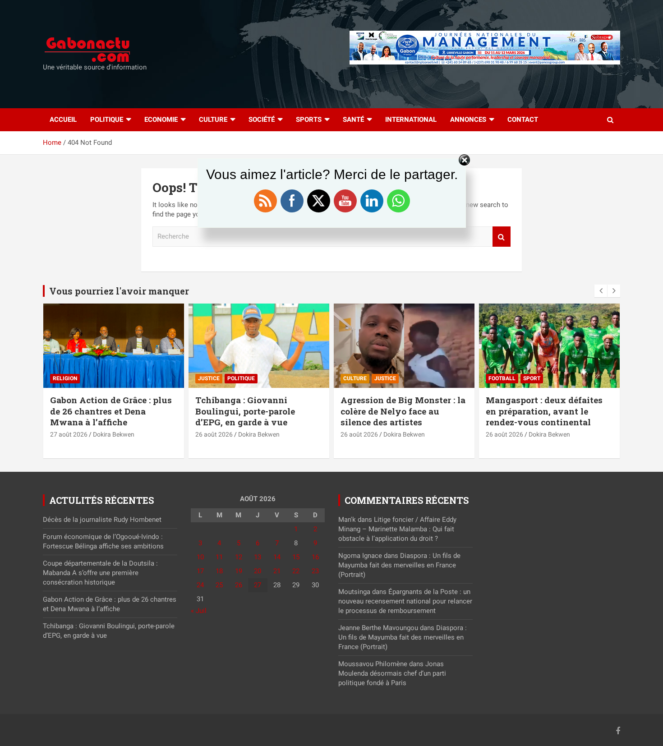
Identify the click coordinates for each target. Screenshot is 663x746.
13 (257, 557)
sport (531, 378)
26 (238, 585)
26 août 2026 (214, 434)
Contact (522, 119)
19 (238, 571)
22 (295, 571)
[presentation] (600, 291)
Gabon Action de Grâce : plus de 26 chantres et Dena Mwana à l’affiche (111, 411)
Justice (209, 378)
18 (219, 571)
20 (257, 571)
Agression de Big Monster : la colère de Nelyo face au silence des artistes (403, 411)
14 (277, 557)
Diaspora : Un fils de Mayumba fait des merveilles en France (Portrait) (399, 565)
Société (262, 119)
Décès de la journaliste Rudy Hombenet (103, 520)
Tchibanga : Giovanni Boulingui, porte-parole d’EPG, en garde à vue (245, 411)
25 (219, 585)
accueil (63, 119)
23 (315, 571)
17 (200, 571)
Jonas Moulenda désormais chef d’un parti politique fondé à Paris (392, 673)
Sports (309, 119)
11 (219, 557)
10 (200, 557)
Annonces (468, 119)
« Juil (199, 611)
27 (257, 585)
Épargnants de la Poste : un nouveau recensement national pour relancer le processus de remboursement (405, 601)
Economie (161, 119)
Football (502, 378)
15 (295, 557)
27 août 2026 (68, 434)
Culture (213, 119)
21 (277, 571)
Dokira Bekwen (113, 434)
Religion (65, 378)
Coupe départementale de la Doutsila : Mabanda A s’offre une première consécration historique (100, 572)
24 (200, 585)
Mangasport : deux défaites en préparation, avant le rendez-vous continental (544, 411)
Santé (353, 119)
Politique (106, 119)
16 (315, 557)
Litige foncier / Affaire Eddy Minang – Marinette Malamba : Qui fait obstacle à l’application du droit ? (397, 529)
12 (238, 557)
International (411, 119)
